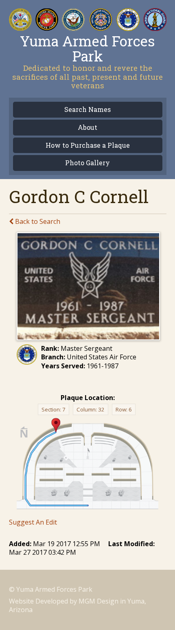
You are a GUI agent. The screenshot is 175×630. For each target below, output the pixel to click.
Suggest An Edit (33, 522)
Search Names (87, 110)
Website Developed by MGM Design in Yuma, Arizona (77, 605)
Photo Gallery (87, 163)
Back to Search (36, 221)
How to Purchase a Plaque (88, 145)
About (87, 127)
